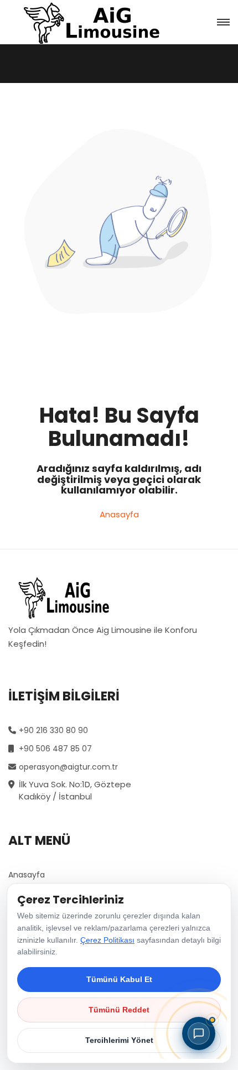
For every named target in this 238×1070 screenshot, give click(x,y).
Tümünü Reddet (119, 1009)
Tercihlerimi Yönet (119, 1040)
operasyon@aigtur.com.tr (68, 766)
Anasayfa (119, 514)
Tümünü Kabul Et (119, 979)
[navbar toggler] (223, 22)
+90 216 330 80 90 (53, 730)
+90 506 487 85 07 (55, 748)
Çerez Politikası (107, 940)
